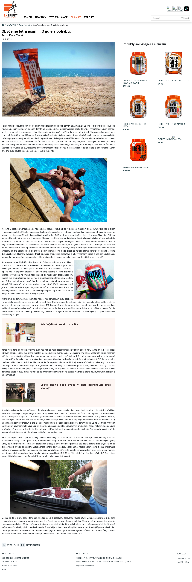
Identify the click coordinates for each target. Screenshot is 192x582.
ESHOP (28, 17)
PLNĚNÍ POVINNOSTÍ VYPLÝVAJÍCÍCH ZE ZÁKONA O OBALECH (99, 558)
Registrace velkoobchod (85, 566)
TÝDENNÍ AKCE (58, 17)
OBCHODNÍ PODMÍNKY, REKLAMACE (15, 558)
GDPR (4, 569)
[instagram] (169, 8)
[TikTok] (186, 8)
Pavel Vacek (24, 25)
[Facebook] (175, 8)
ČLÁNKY (76, 17)
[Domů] (11, 11)
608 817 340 (13, 545)
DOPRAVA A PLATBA (9, 566)
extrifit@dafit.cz (33, 545)
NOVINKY (40, 17)
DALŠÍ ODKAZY (8, 554)
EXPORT (89, 17)
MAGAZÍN (11, 25)
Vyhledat (185, 18)
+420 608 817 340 (183, 558)
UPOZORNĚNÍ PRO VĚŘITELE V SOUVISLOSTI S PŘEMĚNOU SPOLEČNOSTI (103, 562)
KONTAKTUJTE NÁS (9, 562)
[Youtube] (181, 8)
